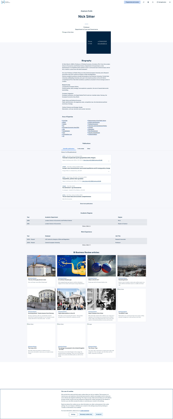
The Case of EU (32, 348)
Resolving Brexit (123, 279)
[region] (86, 404)
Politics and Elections (94, 122)
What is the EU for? (93, 279)
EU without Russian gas (64, 279)
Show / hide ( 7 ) (86, 245)
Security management (94, 132)
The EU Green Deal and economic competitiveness (76, 196)
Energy (64, 124)
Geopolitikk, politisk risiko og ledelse (72, 178)
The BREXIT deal (123, 313)
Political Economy (93, 124)
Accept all (98, 414)
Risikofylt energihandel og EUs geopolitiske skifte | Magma (78, 157)
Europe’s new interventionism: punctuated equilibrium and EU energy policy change (86, 168)
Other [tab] (88, 148)
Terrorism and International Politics (97, 125)
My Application (162, 2)
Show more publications (86, 203)
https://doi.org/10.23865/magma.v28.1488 (92, 160)
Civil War (65, 120)
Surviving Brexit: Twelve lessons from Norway (41, 313)
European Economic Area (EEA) (71, 127)
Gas (64, 129)
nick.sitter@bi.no (102, 43)
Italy (64, 132)
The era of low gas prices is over (37, 279)
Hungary (90, 127)
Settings (73, 414)
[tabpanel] (86, 178)
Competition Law (67, 134)
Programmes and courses (132, 2)
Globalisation (66, 131)
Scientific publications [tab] (68, 148)
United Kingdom (92, 134)
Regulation (91, 129)
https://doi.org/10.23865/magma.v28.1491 (91, 181)
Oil (63, 136)
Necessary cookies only (86, 414)
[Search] (143, 2)
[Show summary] (108, 161)
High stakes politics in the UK (66, 313)
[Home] (6, 2)
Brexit (64, 122)
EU (63, 125)
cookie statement (84, 410)
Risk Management (93, 131)
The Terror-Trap (92, 348)
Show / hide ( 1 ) (86, 226)
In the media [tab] (81, 148)
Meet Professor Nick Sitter (95, 313)
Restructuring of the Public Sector (97, 120)
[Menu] (169, 2)
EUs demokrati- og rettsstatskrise (71, 187)
